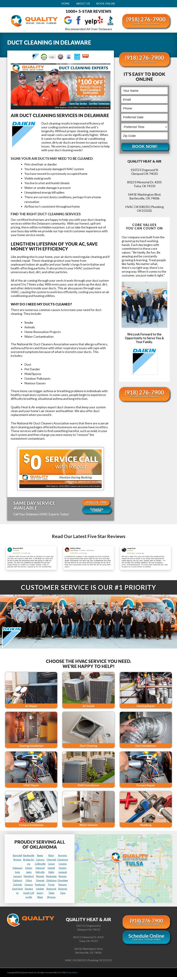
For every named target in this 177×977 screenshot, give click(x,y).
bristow (17, 859)
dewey (28, 868)
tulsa (62, 892)
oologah (17, 884)
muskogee (51, 876)
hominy (63, 868)
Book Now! (144, 146)
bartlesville (28, 855)
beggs (40, 855)
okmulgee (62, 880)
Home (66, 3)
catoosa (40, 859)
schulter (40, 888)
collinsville (40, 863)
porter (51, 884)
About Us (83, 3)
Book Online (105, 3)
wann (40, 897)
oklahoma (51, 880)
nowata (63, 876)
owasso (29, 884)
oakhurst (17, 880)
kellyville (40, 872)
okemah (40, 880)
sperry (40, 892)
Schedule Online (96, 510)
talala (51, 892)
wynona (51, 897)
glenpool (40, 868)
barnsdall (17, 855)
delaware (17, 868)
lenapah (62, 872)
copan (51, 863)
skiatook (62, 888)
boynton (62, 855)
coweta (63, 863)
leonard (17, 876)
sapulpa (29, 888)
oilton (29, 880)
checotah (51, 859)
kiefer (51, 872)
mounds (40, 876)
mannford (29, 876)
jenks (29, 872)
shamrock (51, 888)
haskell (51, 868)
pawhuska (40, 884)
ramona (62, 884)
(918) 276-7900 (146, 20)
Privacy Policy (72, 972)
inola (17, 872)
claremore (62, 859)
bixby (51, 855)
